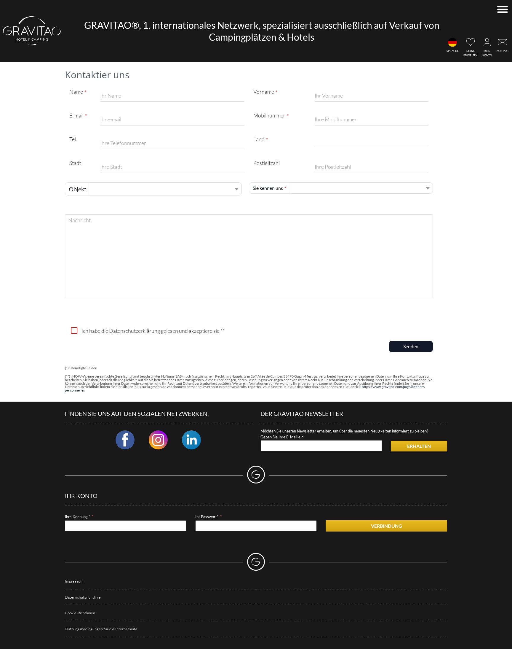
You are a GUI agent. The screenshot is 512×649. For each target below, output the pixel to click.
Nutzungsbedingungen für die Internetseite (101, 628)
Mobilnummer (269, 115)
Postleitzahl (266, 163)
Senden (410, 346)
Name (76, 91)
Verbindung (386, 526)
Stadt (75, 163)
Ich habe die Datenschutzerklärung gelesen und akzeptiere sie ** (153, 330)
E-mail (76, 115)
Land (259, 139)
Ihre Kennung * (77, 516)
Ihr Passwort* (206, 516)
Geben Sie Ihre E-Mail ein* (282, 437)
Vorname (263, 91)
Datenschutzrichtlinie (83, 597)
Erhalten (419, 446)
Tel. (73, 139)
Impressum (74, 581)
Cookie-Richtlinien (80, 612)
